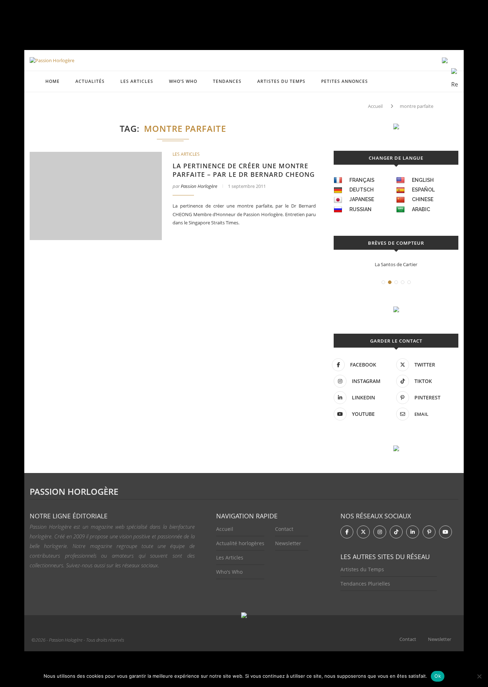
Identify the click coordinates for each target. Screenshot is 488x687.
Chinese (422, 199)
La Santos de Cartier (396, 264)
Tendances (227, 81)
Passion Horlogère (199, 186)
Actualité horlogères (240, 543)
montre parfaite (416, 106)
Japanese (361, 199)
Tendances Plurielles (365, 583)
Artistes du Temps (281, 81)
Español (423, 190)
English (423, 180)
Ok (437, 676)
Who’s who (183, 81)
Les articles (136, 81)
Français (361, 180)
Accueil (375, 106)
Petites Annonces (344, 81)
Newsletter (288, 543)
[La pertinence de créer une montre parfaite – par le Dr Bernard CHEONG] (96, 196)
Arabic (421, 209)
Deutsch (361, 190)
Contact (284, 529)
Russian (360, 209)
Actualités (90, 81)
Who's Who (229, 571)
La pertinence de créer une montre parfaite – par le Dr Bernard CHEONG (244, 170)
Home (52, 81)
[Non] (479, 676)
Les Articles (229, 557)
